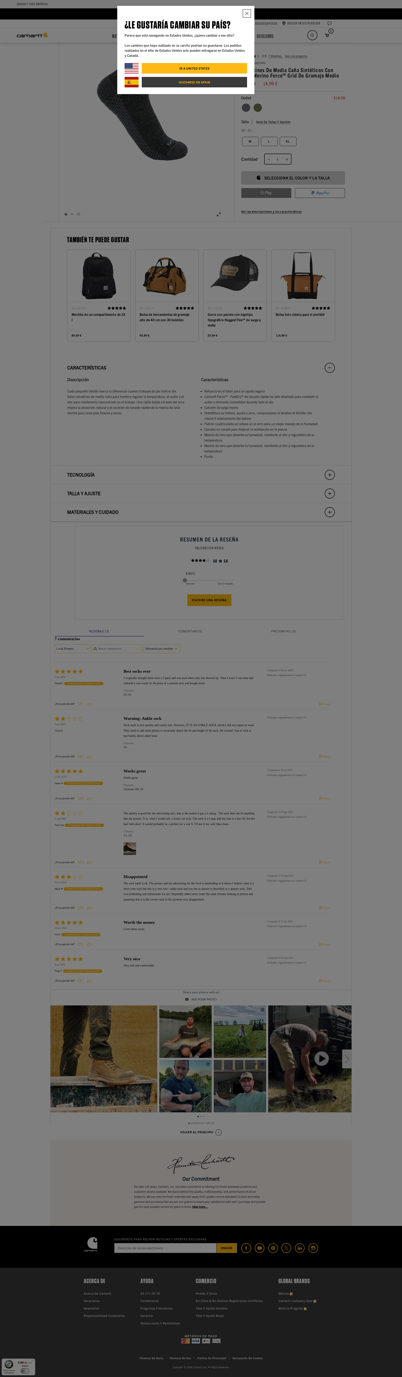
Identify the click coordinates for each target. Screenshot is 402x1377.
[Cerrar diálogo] (247, 13)
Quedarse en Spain (194, 82)
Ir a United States (194, 68)
